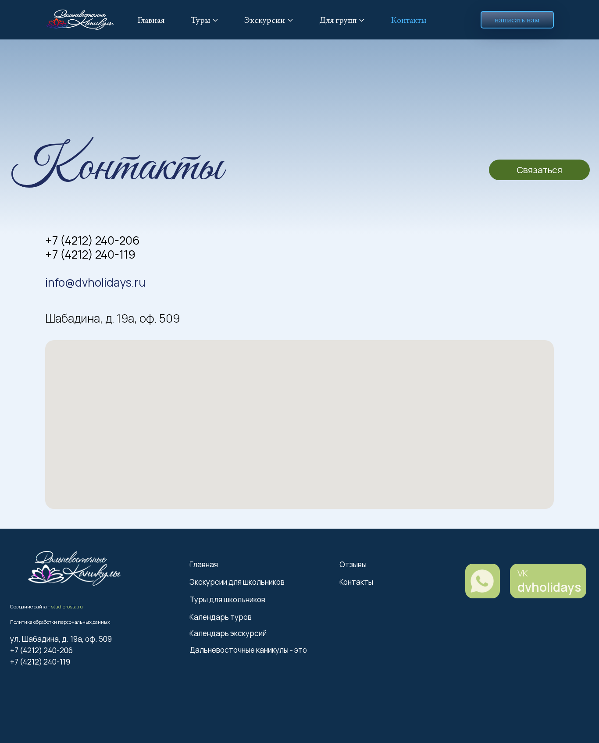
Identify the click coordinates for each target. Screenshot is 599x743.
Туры (200, 19)
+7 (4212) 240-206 (92, 240)
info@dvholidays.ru (95, 282)
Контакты (408, 19)
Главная (150, 19)
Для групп (338, 19)
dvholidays (549, 587)
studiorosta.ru (67, 606)
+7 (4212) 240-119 (90, 254)
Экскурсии (264, 19)
